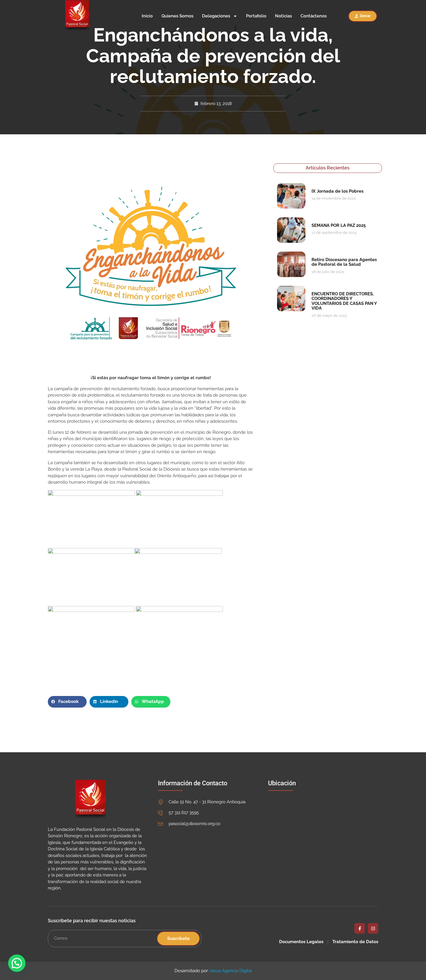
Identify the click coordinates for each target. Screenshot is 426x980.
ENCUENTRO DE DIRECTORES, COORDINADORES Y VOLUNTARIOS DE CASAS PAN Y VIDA (344, 301)
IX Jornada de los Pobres (337, 191)
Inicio (147, 16)
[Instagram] (373, 928)
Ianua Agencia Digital (231, 970)
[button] (67, 702)
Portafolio (256, 16)
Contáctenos (314, 16)
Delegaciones (216, 16)
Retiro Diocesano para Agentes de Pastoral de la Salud (344, 262)
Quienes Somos (177, 16)
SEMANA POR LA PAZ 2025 (339, 225)
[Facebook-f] (359, 928)
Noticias (283, 16)
